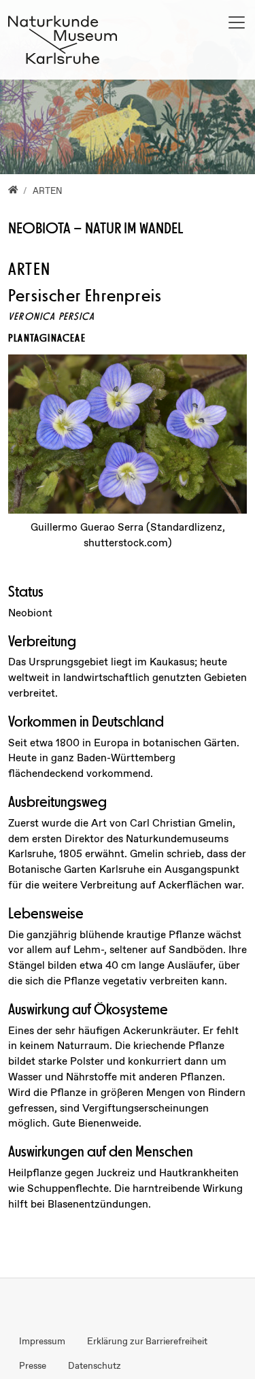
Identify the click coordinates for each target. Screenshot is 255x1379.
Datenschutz (94, 1366)
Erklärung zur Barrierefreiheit (147, 1341)
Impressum (42, 1341)
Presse (32, 1366)
